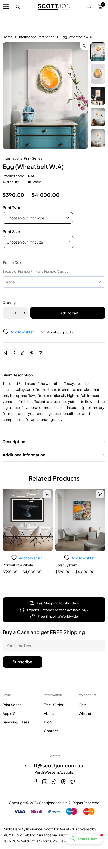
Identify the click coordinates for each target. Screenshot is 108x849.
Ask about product (61, 332)
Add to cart (69, 313)
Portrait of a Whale (18, 565)
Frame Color (13, 262)
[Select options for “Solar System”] (100, 494)
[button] (84, 46)
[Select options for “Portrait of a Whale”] (47, 494)
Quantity (9, 303)
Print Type (12, 207)
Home (7, 37)
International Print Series (36, 37)
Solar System (66, 565)
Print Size (11, 231)
